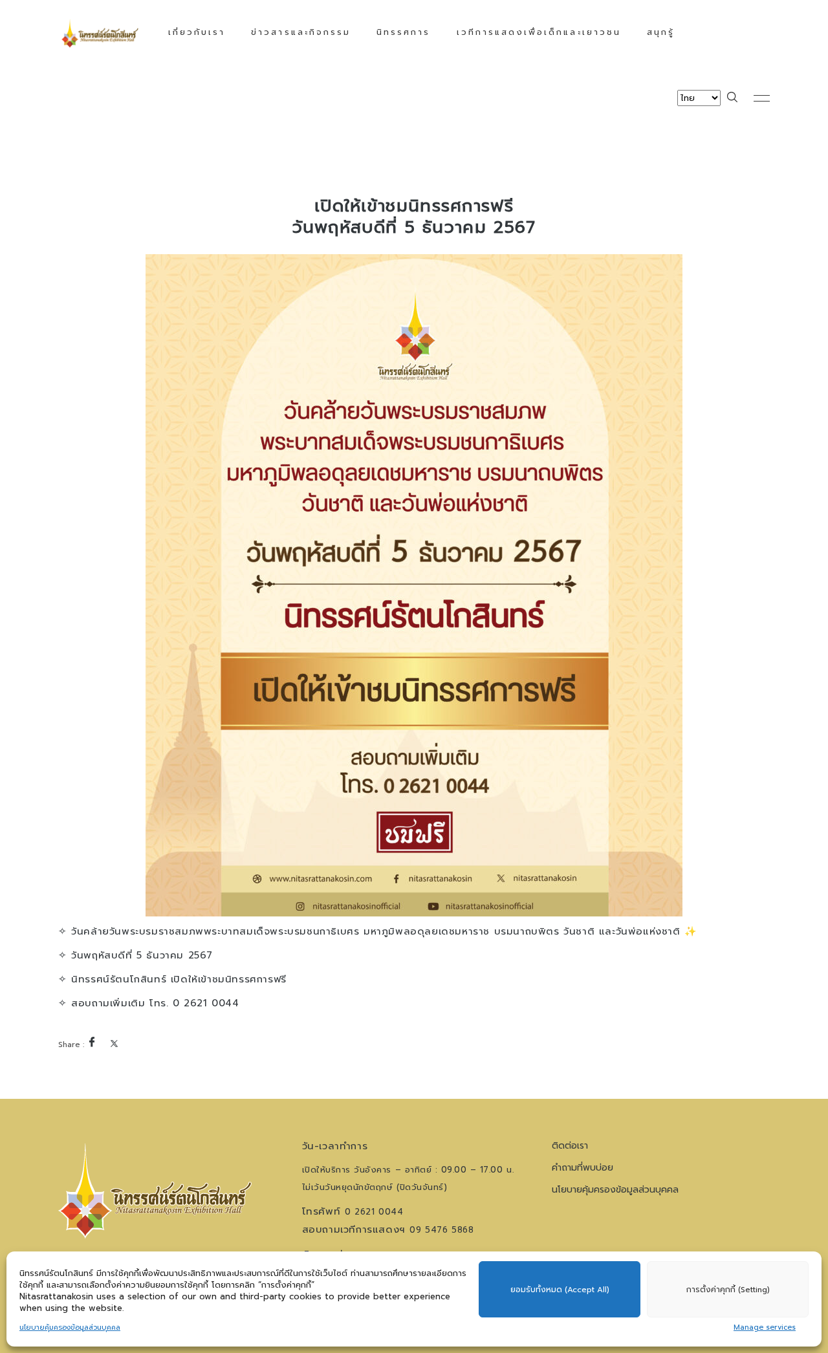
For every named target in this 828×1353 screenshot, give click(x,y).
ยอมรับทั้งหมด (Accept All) (559, 1289)
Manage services (765, 1327)
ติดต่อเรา (570, 1146)
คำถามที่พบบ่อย (582, 1167)
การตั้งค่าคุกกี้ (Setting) (728, 1289)
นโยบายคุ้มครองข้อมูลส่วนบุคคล (69, 1327)
